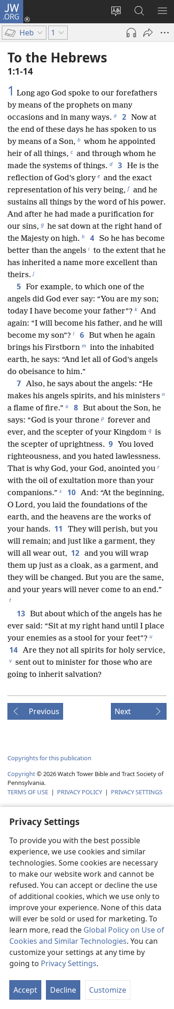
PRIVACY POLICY (79, 792)
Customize (107, 990)
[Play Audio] (131, 32)
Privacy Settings (69, 963)
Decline (63, 990)
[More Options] (164, 32)
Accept (25, 990)
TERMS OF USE (27, 792)
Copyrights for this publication (49, 758)
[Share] (148, 32)
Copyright (21, 774)
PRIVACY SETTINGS (136, 792)
